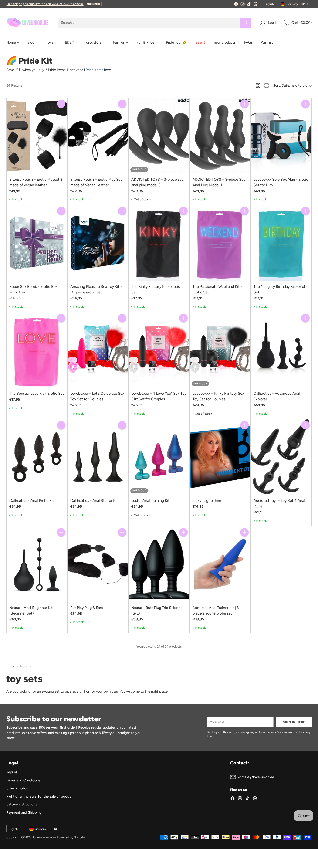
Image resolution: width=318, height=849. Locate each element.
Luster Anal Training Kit (150, 500)
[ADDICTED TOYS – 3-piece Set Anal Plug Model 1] (220, 136)
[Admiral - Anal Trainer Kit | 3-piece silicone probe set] (220, 564)
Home (10, 666)
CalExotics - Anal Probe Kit (31, 500)
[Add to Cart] (61, 104)
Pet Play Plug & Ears (86, 607)
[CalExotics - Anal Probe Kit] (37, 457)
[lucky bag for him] (220, 457)
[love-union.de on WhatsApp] (255, 5)
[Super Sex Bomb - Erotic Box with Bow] (37, 243)
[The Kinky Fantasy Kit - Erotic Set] (159, 243)
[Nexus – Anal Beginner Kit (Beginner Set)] (37, 564)
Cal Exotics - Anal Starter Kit (94, 500)
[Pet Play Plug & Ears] (98, 564)
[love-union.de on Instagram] (242, 5)
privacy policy (17, 788)
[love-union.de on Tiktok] (249, 5)
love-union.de (42, 837)
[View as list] (266, 85)
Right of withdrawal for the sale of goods (38, 796)
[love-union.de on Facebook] (236, 5)
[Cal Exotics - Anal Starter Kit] (98, 457)
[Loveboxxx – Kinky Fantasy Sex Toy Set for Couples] (220, 350)
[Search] (245, 23)
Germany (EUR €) (297, 4)
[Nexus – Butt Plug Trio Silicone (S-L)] (159, 564)
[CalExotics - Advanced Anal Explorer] (281, 350)
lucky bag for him (207, 500)
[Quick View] (61, 114)
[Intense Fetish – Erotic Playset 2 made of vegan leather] (37, 136)
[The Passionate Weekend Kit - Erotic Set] (220, 243)
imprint (11, 772)
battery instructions (21, 804)
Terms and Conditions (23, 780)
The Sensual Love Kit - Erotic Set (36, 393)
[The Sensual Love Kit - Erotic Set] (37, 350)
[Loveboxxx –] (159, 350)
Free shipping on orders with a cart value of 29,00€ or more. (45, 4)
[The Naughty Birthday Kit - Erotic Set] (281, 243)
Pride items (94, 70)
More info (93, 4)
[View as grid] (258, 85)
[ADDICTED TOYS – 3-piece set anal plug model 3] (159, 136)
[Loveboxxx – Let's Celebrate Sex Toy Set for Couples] (98, 350)
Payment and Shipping (23, 812)
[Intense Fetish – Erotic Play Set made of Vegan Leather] (98, 136)
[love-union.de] (28, 23)
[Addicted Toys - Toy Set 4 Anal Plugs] (281, 457)
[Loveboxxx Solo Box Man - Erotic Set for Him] (281, 136)
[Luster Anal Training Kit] (159, 457)
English (269, 4)
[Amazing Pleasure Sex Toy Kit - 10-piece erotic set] (98, 243)
